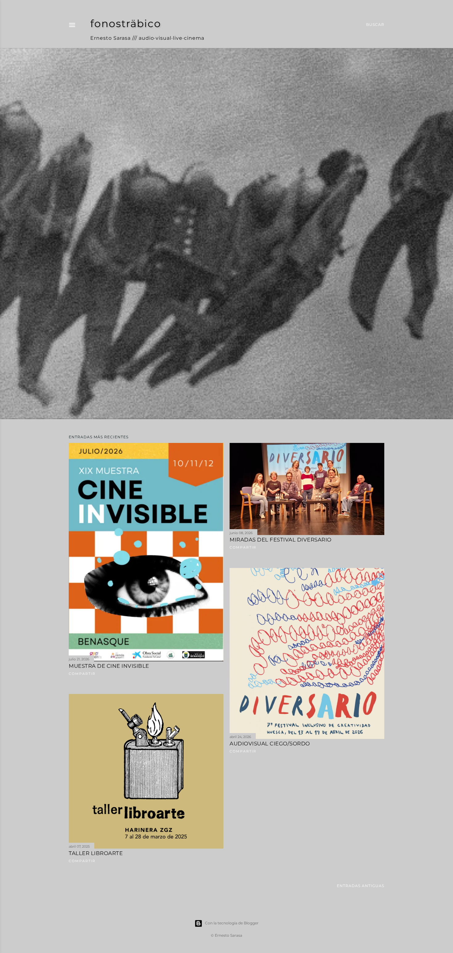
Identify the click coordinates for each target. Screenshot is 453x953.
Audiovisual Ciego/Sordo (270, 743)
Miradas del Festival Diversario (281, 540)
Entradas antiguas (360, 885)
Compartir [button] (82, 673)
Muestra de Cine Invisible (109, 666)
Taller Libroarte (96, 853)
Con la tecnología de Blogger (232, 923)
